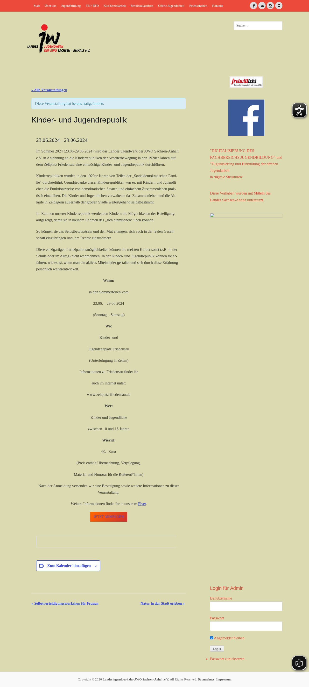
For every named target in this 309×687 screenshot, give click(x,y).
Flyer (142, 504)
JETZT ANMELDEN (109, 517)
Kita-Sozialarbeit (115, 5)
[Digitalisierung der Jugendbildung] (246, 394)
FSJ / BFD (92, 5)
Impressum (224, 679)
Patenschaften (198, 5)
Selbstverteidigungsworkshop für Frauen (64, 603)
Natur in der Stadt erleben (162, 603)
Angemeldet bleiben (229, 638)
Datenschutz (206, 679)
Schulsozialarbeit (142, 5)
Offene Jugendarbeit (171, 5)
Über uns (50, 5)
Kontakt (217, 5)
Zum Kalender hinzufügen (69, 566)
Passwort (217, 618)
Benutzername (221, 598)
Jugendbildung (71, 5)
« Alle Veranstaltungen (49, 90)
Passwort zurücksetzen (227, 659)
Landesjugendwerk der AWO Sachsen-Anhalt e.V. (136, 679)
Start (37, 5)
